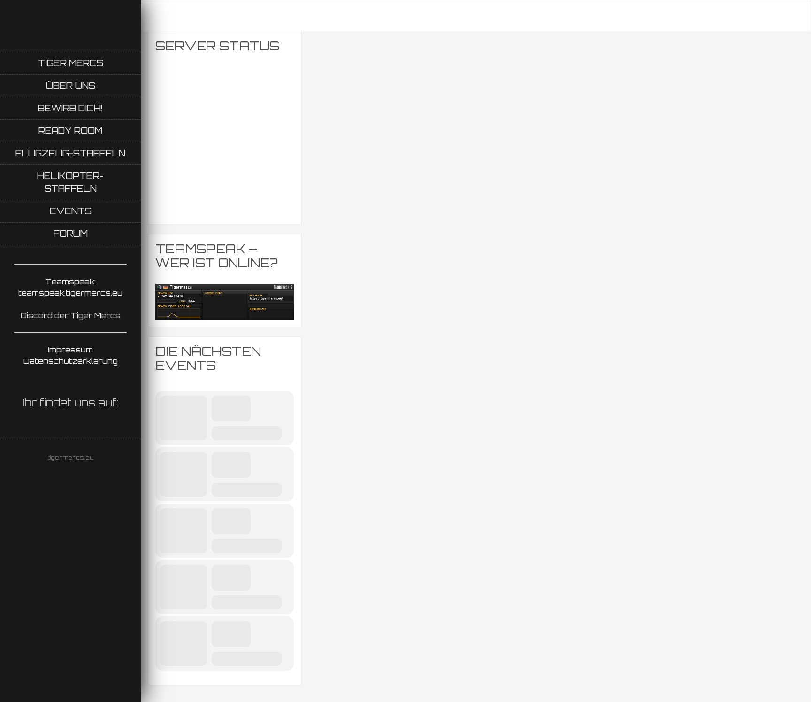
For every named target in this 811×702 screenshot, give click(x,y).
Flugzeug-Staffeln (70, 153)
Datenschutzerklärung (70, 361)
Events (71, 211)
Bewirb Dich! (70, 108)
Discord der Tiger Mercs (71, 315)
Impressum (70, 349)
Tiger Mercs (70, 63)
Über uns (70, 85)
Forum (71, 233)
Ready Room (70, 130)
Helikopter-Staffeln (70, 182)
